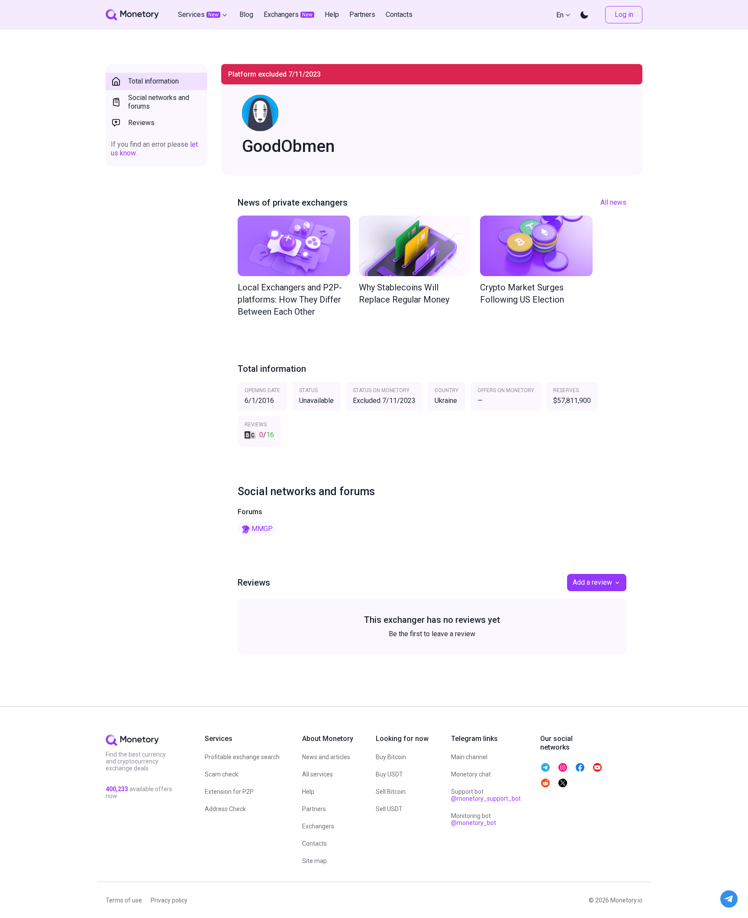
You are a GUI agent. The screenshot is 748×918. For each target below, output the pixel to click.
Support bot (486, 795)
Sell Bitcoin (391, 791)
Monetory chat (471, 774)
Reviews (141, 123)
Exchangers (318, 826)
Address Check (225, 808)
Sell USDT (389, 808)
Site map (314, 860)
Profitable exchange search (242, 757)
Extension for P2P (229, 791)
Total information (153, 81)
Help (308, 791)
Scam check (221, 774)
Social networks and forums (158, 101)
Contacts (314, 843)
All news (613, 202)
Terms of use (124, 900)
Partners (314, 808)
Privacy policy (169, 900)
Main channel (469, 757)
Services (198, 14)
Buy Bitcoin (391, 757)
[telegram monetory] (545, 767)
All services (317, 774)
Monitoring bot (473, 819)
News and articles (326, 757)
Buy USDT (389, 774)
